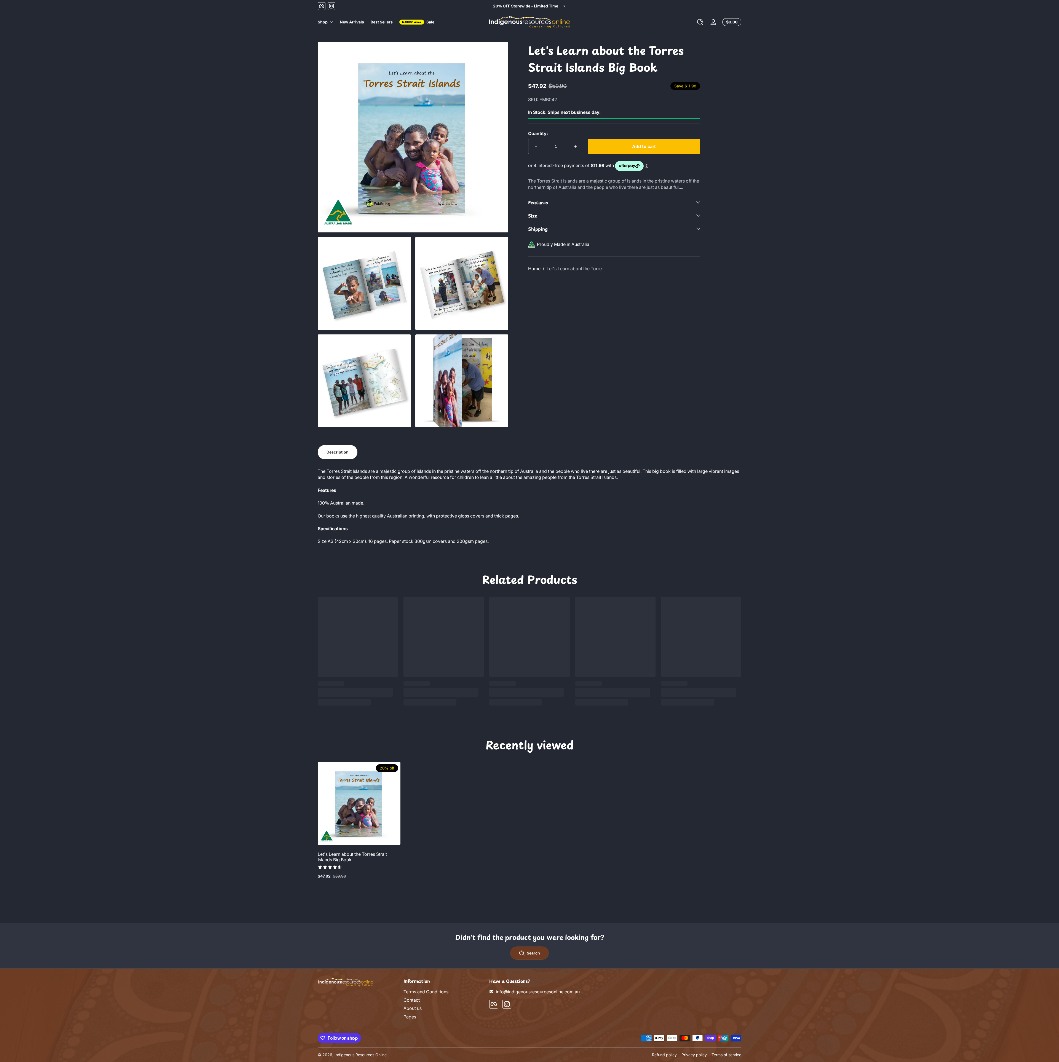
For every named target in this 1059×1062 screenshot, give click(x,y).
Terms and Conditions (425, 991)
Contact (411, 1000)
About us (412, 1008)
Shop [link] (323, 22)
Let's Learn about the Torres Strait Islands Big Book (352, 856)
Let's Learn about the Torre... (576, 268)
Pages (409, 1017)
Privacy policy (694, 1054)
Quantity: (538, 133)
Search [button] (533, 953)
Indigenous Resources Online (361, 1054)
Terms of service (726, 1054)
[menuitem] (443, 992)
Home (534, 268)
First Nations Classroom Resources (529, 6)
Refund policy (664, 1054)
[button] (700, 22)
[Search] (700, 22)
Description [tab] (338, 452)
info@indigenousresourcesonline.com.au (538, 991)
